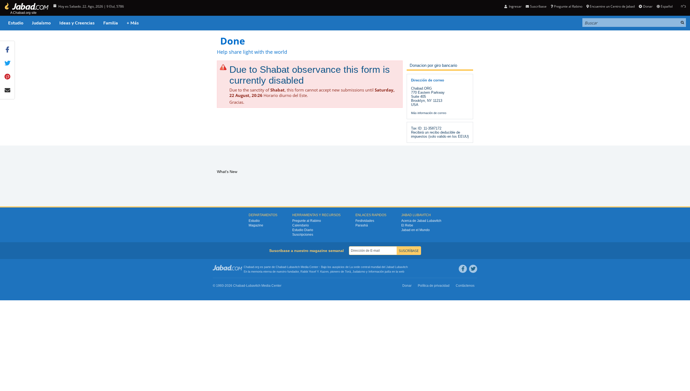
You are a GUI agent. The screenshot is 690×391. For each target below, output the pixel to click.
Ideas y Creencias (77, 23)
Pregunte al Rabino (568, 6)
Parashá (361, 225)
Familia (110, 23)
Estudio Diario (302, 230)
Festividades (364, 221)
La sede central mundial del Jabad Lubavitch (378, 267)
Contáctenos (465, 286)
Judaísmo (41, 23)
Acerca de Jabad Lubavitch (421, 221)
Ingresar (515, 6)
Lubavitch (293, 267)
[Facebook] (463, 269)
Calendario (300, 225)
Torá (348, 271)
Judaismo (358, 271)
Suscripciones (302, 235)
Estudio (15, 23)
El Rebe (407, 225)
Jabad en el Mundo (415, 230)
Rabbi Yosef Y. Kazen (314, 271)
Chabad (281, 267)
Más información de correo (428, 113)
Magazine (256, 225)
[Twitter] (473, 269)
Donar (647, 6)
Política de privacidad (434, 286)
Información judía (380, 271)
